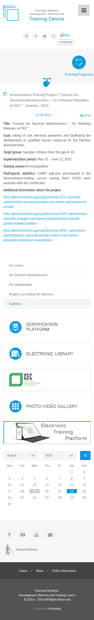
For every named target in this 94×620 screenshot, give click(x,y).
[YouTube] (44, 36)
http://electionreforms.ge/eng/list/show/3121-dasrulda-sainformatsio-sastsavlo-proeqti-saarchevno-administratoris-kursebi (45, 202)
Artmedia (55, 608)
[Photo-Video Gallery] (47, 406)
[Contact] (50, 534)
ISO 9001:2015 (66, 42)
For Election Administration (28, 275)
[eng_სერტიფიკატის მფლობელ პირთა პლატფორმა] (47, 327)
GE (53, 36)
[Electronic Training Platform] (47, 432)
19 (34, 491)
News (40, 570)
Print (87, 115)
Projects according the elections (31, 294)
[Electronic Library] (47, 353)
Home (23, 570)
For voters (16, 265)
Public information (64, 570)
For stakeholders (20, 284)
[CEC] (47, 379)
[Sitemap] (36, 534)
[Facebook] (35, 36)
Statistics (15, 304)
